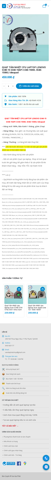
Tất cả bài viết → (10, 426)
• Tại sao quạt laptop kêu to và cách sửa (19, 420)
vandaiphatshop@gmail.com (15, 352)
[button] (4, 6)
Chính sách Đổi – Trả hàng (13, 455)
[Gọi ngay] (46, 458)
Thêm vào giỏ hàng (30, 86)
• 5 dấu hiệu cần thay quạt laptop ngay (18, 410)
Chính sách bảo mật (11, 446)
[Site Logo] (22, 6)
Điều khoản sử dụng (11, 441)
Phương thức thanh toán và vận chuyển (17, 437)
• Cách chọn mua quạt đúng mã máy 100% (19, 415)
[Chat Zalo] (46, 467)
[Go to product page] (13, 294)
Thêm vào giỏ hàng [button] (19, 289)
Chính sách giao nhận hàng (13, 450)
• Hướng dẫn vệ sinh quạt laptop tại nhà (18, 405)
